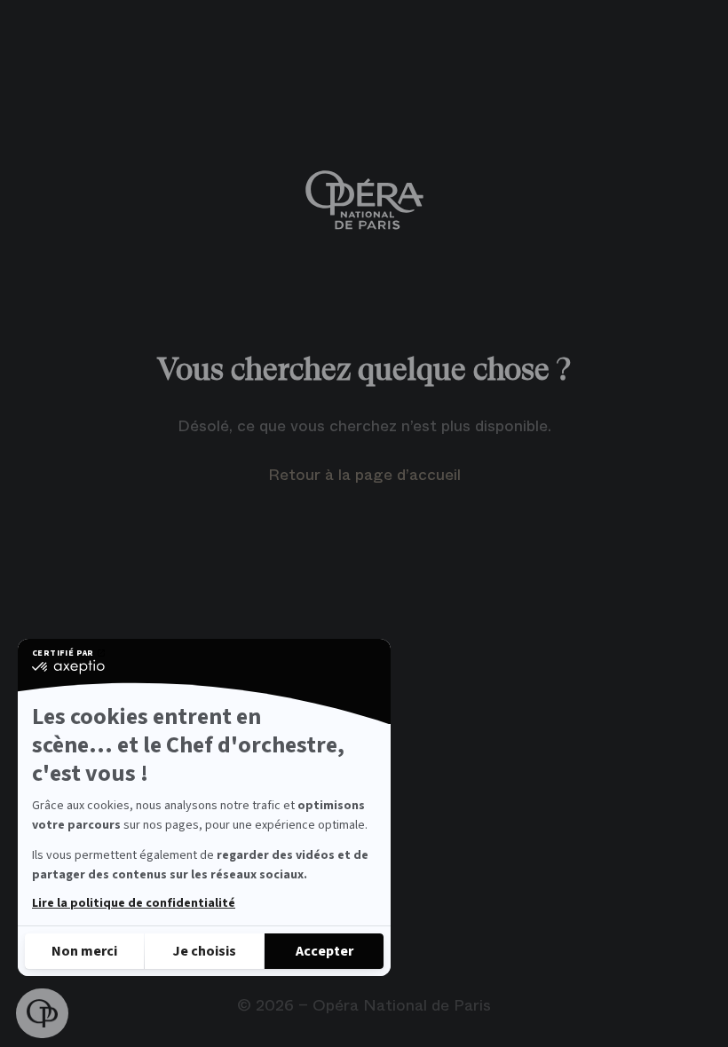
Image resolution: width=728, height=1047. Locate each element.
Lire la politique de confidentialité (133, 903)
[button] (42, 1013)
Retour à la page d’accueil (364, 474)
